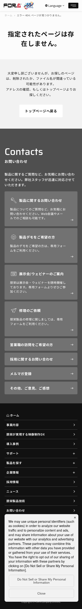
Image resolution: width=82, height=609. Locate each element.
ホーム (9, 15)
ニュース (12, 491)
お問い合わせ (15, 510)
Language (55, 6)
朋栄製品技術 (15, 501)
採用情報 (12, 482)
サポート (12, 453)
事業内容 (12, 425)
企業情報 (12, 472)
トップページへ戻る (41, 110)
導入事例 (12, 444)
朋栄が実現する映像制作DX (25, 434)
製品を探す (14, 463)
